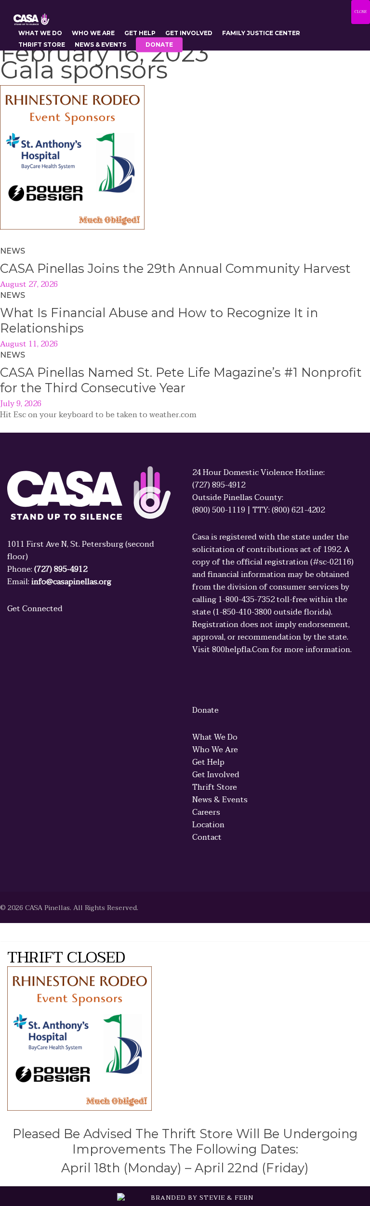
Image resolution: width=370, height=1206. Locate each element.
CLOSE (361, 12)
